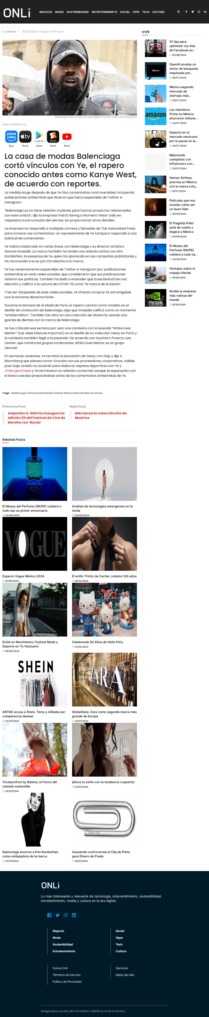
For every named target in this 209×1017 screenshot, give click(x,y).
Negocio (45, 12)
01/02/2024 (81, 646)
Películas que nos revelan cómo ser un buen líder (182, 204)
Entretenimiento (104, 12)
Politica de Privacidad (67, 981)
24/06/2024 (179, 236)
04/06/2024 (81, 515)
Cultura (158, 12)
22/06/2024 (12, 515)
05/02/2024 (12, 651)
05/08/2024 (179, 55)
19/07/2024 (179, 191)
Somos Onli (60, 968)
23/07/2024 (179, 168)
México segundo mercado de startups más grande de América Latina (183, 95)
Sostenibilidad (78, 12)
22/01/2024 (12, 861)
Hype (136, 12)
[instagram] (199, 12)
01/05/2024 (12, 581)
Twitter (58, 915)
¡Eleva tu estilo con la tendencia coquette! (103, 782)
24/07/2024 (179, 123)
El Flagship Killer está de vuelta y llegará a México (181, 227)
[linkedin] (205, 12)
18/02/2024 (81, 581)
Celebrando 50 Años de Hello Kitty (97, 642)
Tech (145, 12)
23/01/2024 (81, 721)
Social (125, 12)
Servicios (122, 968)
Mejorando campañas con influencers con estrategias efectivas (180, 163)
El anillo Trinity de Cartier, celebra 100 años (104, 576)
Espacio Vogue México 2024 (23, 576)
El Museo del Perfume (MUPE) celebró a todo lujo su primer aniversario (183, 254)
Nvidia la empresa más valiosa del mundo (182, 295)
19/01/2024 (81, 861)
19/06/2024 (179, 277)
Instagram (66, 915)
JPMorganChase (17, 370)
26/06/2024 (179, 213)
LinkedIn (74, 915)
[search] (180, 12)
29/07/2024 (179, 100)
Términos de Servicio (66, 975)
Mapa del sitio (125, 975)
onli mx (11, 32)
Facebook (49, 915)
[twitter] (192, 12)
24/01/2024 (12, 721)
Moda (59, 12)
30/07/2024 (179, 77)
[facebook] (186, 12)
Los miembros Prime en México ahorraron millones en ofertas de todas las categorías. (183, 118)
